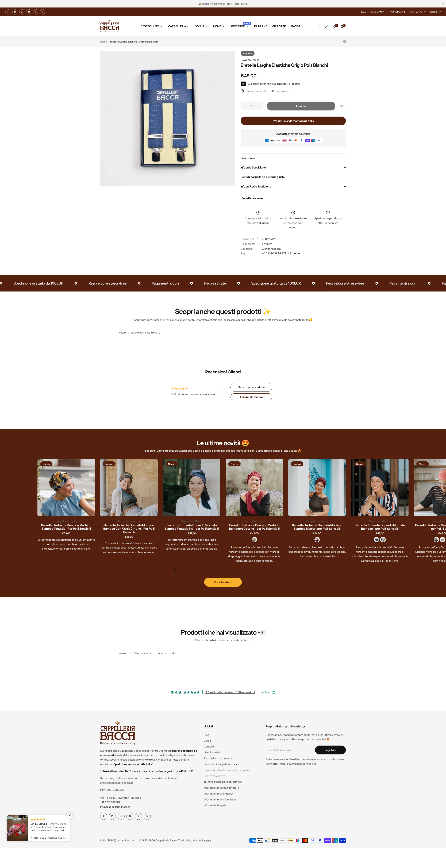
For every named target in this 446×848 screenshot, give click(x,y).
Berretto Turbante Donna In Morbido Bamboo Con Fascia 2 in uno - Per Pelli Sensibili (129, 528)
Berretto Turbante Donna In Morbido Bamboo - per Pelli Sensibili (380, 526)
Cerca (207, 740)
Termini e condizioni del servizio (223, 781)
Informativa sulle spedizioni (220, 799)
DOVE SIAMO (377, 11)
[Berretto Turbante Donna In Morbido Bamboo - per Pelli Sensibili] (380, 487)
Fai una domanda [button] (251, 397)
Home (103, 41)
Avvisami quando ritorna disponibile (293, 120)
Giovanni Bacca (250, 60)
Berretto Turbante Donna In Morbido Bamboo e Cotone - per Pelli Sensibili (254, 526)
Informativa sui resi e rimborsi (221, 787)
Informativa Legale (215, 805)
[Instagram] (14, 11)
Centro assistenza (214, 776)
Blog (206, 734)
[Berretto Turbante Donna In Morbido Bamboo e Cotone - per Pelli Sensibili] (254, 487)
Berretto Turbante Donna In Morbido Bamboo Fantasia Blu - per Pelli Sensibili (192, 526)
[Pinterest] (35, 11)
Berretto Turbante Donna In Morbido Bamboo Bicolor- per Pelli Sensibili (317, 526)
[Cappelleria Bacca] (109, 26)
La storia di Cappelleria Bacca (221, 764)
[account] (326, 26)
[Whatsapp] (42, 11)
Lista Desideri (212, 752)
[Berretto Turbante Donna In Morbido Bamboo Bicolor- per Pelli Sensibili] (317, 487)
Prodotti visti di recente (218, 758)
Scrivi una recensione (251, 387)
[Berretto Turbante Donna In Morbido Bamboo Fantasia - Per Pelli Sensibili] (66, 487)
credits (207, 840)
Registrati (330, 750)
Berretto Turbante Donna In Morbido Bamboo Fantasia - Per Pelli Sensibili (66, 526)
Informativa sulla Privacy (218, 793)
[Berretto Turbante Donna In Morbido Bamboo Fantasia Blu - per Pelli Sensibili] (191, 487)
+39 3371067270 (110, 802)
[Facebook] (7, 11)
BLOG (363, 11)
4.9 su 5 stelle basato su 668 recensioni (230, 692)
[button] (171, 570)
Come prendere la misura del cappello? (227, 770)
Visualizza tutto (223, 582)
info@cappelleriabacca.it (115, 806)
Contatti (209, 746)
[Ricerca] (319, 26)
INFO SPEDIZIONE (397, 11)
